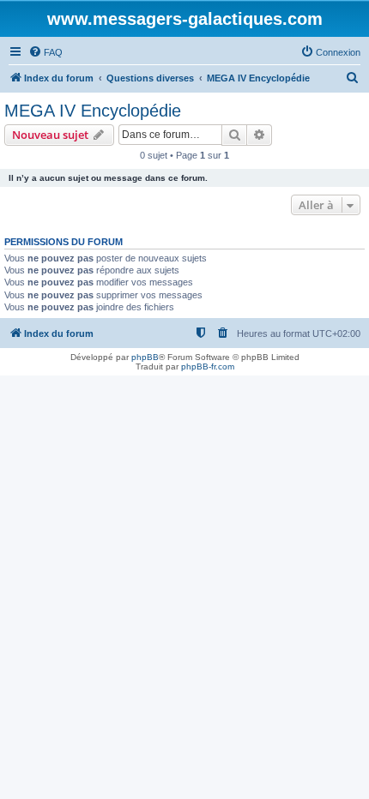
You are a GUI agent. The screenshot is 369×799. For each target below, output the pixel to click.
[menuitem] (45, 52)
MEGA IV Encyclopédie (92, 110)
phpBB (145, 357)
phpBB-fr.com (207, 366)
